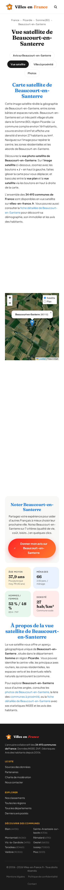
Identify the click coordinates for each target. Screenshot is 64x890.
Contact (32, 883)
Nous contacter (14, 782)
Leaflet (42, 358)
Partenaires (11, 772)
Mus (39, 851)
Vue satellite (18, 64)
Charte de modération (18, 777)
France (15, 20)
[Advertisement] (32, 261)
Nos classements (15, 797)
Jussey (41, 847)
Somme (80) (43, 20)
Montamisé (15, 837)
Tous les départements (18, 808)
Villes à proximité (43, 64)
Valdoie (14, 851)
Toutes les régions (15, 803)
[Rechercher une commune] (55, 6)
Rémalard (42, 837)
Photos (32, 73)
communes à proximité (24, 696)
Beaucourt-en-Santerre (32, 24)
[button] (32, 323)
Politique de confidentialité (43, 876)
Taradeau (14, 847)
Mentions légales (15, 876)
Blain (12, 828)
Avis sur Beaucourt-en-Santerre (32, 55)
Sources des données (17, 766)
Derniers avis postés (16, 813)
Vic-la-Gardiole (17, 842)
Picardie (27, 20)
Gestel (41, 842)
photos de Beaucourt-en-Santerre (27, 692)
